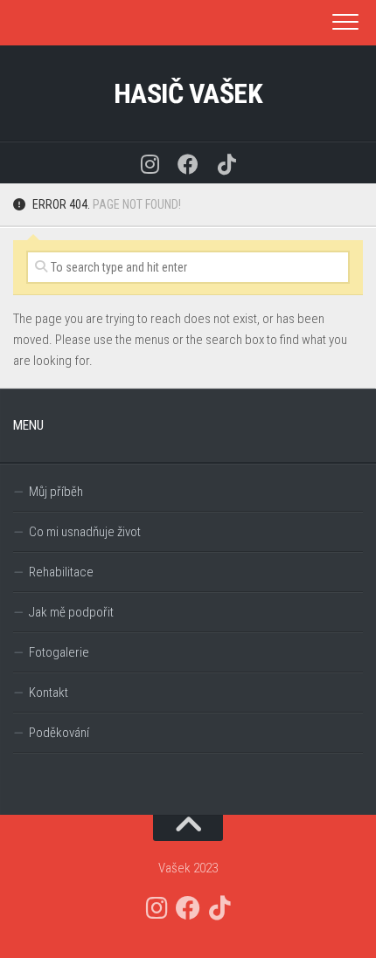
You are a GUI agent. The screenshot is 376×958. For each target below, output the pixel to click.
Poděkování (59, 733)
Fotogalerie (59, 652)
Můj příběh (56, 492)
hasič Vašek (188, 93)
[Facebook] (188, 162)
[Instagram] (149, 162)
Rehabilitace (61, 572)
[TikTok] (226, 162)
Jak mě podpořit (71, 612)
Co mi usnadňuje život (85, 532)
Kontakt (48, 692)
